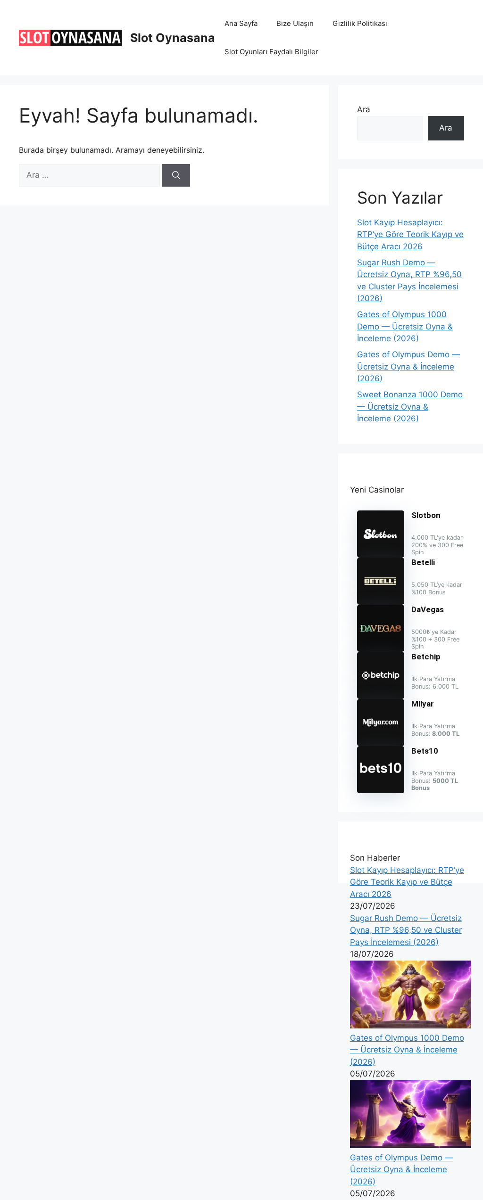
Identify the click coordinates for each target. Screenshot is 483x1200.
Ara (363, 109)
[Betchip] (380, 696)
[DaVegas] (380, 649)
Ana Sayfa (241, 23)
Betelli (423, 562)
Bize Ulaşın (295, 23)
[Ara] (176, 175)
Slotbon (426, 515)
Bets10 (424, 751)
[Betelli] (380, 602)
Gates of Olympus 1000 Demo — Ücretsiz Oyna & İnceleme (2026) (405, 326)
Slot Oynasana (172, 38)
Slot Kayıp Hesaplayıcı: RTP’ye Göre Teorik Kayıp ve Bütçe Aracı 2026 (410, 234)
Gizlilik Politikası (360, 23)
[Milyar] (380, 743)
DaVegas (427, 609)
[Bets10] (380, 790)
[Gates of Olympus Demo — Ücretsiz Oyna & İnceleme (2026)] (410, 1145)
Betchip (426, 656)
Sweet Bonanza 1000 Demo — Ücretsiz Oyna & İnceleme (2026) (410, 406)
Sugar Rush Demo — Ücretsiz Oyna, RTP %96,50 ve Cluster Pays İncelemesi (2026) (406, 930)
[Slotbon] (380, 554)
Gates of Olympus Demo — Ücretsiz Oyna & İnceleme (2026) (408, 366)
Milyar (422, 703)
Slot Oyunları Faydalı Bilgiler (271, 51)
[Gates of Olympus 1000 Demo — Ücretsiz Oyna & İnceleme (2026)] (410, 1025)
